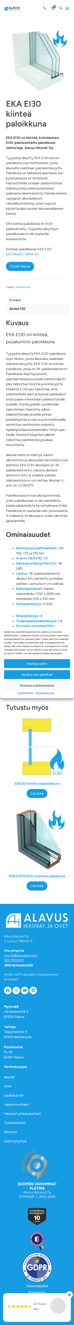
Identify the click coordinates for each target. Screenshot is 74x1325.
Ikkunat (9, 1077)
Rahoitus (10, 1132)
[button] (67, 9)
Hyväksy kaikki (37, 663)
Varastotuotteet (16, 1104)
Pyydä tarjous (20, 266)
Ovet (8, 1086)
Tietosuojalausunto (44, 693)
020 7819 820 (14, 960)
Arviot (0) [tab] (17, 309)
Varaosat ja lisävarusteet (22, 1114)
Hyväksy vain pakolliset (37, 674)
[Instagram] (16, 990)
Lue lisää (37, 793)
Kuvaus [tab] (15, 300)
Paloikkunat (23, 287)
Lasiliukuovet (13, 1095)
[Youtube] (24, 990)
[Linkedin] (33, 990)
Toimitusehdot (15, 1123)
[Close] (69, 1294)
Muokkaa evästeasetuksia (37, 685)
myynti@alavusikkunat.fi (20, 955)
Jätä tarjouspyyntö (18, 965)
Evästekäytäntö (25, 693)
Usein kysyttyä (15, 1141)
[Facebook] (7, 990)
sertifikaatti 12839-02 (22, 254)
